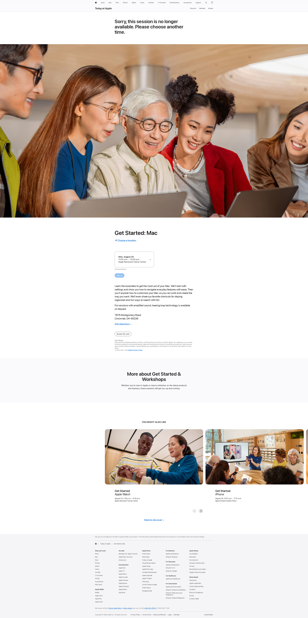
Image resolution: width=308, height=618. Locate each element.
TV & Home (99, 575)
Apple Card (99, 596)
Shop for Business (172, 557)
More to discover (153, 519)
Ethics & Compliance (196, 592)
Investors (192, 589)
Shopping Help (147, 591)
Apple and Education (172, 565)
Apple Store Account (125, 557)
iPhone (97, 563)
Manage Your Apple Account (128, 554)
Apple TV (122, 571)
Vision (97, 569)
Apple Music (123, 574)
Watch (97, 566)
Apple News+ (123, 583)
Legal (169, 615)
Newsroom (192, 580)
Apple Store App (147, 569)
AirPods (97, 572)
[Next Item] (201, 511)
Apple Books (123, 589)
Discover (193, 8)
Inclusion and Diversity (196, 563)
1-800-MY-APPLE (150, 608)
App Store (122, 592)
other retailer (127, 608)
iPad (96, 560)
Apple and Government (173, 587)
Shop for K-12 (170, 568)
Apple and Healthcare (173, 579)
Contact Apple (194, 599)
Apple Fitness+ (123, 580)
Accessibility (193, 554)
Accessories (99, 581)
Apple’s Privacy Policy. (135, 350)
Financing (145, 581)
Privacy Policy (135, 615)
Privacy (192, 566)
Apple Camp (146, 566)
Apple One (122, 568)
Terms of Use (146, 615)
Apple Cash (99, 602)
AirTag (97, 578)
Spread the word (123, 334)
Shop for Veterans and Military (176, 590)
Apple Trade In (147, 578)
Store (97, 554)
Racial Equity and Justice (197, 569)
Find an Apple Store (114, 608)
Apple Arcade (123, 577)
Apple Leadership (195, 583)
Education (192, 557)
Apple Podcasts (124, 586)
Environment (193, 560)
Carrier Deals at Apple (149, 584)
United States (208, 615)
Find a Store (146, 554)
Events (191, 596)
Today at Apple (103, 8)
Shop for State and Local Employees (174, 594)
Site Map (176, 615)
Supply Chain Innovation (197, 572)
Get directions (122, 324)
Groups (210, 8)
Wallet (97, 592)
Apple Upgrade (147, 575)
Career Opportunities (196, 586)
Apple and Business (172, 554)
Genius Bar (146, 557)
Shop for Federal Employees (175, 598)
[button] (206, 2)
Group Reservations (148, 563)
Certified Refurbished (149, 572)
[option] (133, 259)
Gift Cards (98, 584)
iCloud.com (122, 560)
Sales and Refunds (159, 615)
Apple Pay (98, 599)
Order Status (146, 588)
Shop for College (171, 571)
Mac (96, 557)
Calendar (202, 8)
